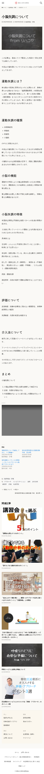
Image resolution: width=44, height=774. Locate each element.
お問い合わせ (8, 738)
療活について (8, 734)
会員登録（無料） (29, 734)
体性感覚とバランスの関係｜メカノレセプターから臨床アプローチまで (10, 462)
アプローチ (7, 481)
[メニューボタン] (3, 3)
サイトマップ (17, 761)
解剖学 (5, 484)
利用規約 (36, 757)
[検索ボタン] (41, 3)
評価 (10, 484)
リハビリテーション (19, 481)
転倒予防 (16, 484)
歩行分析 (35, 481)
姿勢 (29, 481)
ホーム (17, 752)
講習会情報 (26, 718)
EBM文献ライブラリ (10, 721)
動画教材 (7, 725)
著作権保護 (7, 761)
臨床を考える (8, 718)
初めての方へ (27, 721)
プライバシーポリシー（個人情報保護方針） (18, 757)
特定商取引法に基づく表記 (31, 761)
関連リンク (22, 766)
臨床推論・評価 (30, 22)
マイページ (26, 738)
